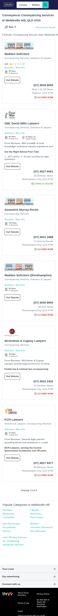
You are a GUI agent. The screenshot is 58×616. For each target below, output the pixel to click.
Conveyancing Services (17, 58)
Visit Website (12, 80)
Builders (34, 523)
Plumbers (8, 510)
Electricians (9, 513)
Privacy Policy (43, 594)
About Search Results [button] (45, 27)
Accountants (9, 527)
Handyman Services (13, 544)
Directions (9, 67)
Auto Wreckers (38, 531)
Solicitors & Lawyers (40, 58)
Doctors (7, 531)
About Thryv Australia (23, 594)
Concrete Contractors (41, 527)
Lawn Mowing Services (15, 537)
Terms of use (23, 603)
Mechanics (36, 513)
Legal (20, 611)
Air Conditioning (11, 541)
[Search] (45, 5)
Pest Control (36, 517)
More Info (20, 67)
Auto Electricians (11, 523)
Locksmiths (8, 517)
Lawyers (34, 510)
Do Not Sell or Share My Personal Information (43, 603)
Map (11, 27)
